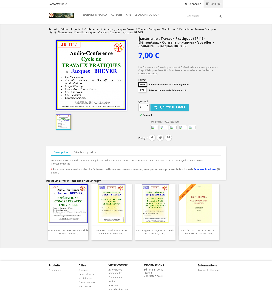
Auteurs (116, 14)
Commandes (115, 277)
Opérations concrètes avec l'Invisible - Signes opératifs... (68, 232)
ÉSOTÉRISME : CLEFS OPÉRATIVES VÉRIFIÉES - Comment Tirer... (198, 232)
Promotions (55, 269)
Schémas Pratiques (205, 169)
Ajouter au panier (169, 107)
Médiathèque (86, 278)
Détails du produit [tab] (85, 152)
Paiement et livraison (209, 269)
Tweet (160, 137)
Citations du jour (147, 14)
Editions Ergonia (94, 14)
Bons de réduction (118, 289)
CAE (128, 14)
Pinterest (168, 137)
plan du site (85, 286)
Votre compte (118, 265)
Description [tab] (61, 152)
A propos (83, 269)
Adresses (113, 285)
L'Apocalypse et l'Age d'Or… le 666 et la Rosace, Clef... (155, 232)
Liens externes (86, 274)
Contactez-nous (58, 4)
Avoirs (111, 281)
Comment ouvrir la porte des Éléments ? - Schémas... (111, 232)
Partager (152, 137)
